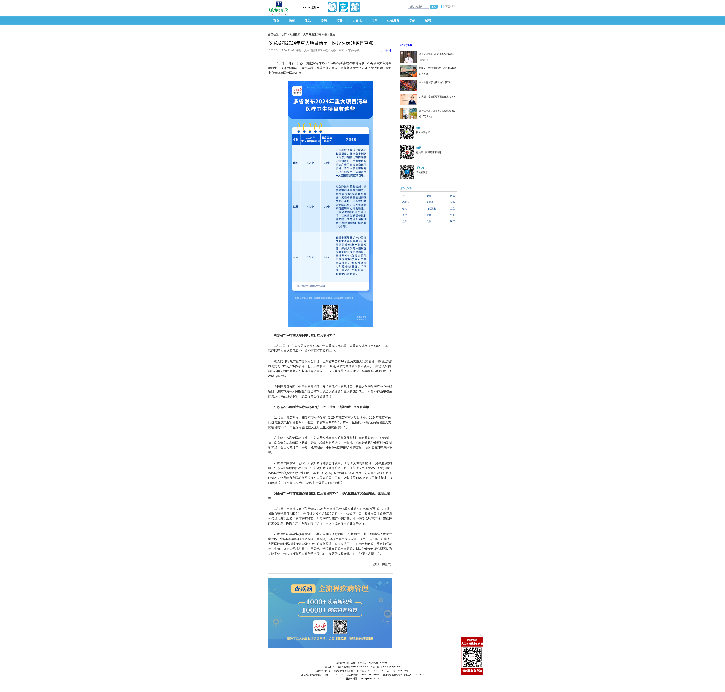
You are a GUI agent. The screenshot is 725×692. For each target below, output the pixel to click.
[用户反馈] (343, 7)
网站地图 (373, 662)
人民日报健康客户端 (315, 34)
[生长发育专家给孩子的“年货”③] (408, 85)
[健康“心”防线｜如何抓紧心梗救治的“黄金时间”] (408, 56)
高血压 (430, 202)
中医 (452, 215)
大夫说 (357, 20)
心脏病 (405, 202)
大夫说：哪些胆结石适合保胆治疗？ (437, 96)
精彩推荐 (406, 45)
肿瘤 (429, 215)
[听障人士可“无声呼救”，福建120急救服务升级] (408, 71)
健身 (429, 195)
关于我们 (384, 662)
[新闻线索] (332, 7)
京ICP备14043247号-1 (398, 670)
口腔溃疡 (431, 208)
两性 (404, 215)
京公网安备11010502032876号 (363, 674)
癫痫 (452, 202)
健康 (404, 208)
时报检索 (295, 34)
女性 (429, 221)
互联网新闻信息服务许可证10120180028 (322, 674)
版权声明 (341, 662)
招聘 (428, 20)
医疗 (452, 221)
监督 (340, 20)
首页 (276, 20)
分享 (341, 50)
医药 (292, 20)
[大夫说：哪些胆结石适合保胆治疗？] (408, 99)
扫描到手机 (353, 50)
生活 (308, 20)
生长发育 (393, 20)
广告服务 (362, 662)
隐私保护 (351, 662)
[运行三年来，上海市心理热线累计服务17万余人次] (408, 113)
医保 (452, 195)
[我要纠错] (355, 7)
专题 (412, 20)
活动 (374, 20)
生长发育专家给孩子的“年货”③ (434, 82)
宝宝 (452, 208)
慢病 (324, 20)
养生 (404, 195)
